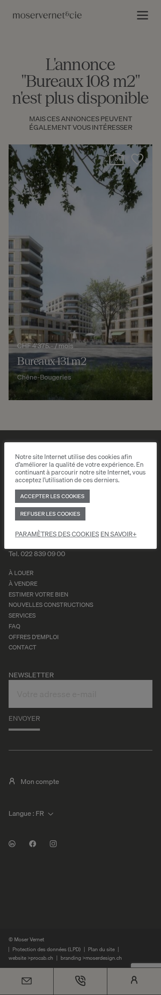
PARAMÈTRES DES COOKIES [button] (57, 534)
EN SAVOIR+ (118, 534)
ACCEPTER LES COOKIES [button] (52, 496)
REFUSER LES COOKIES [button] (50, 513)
